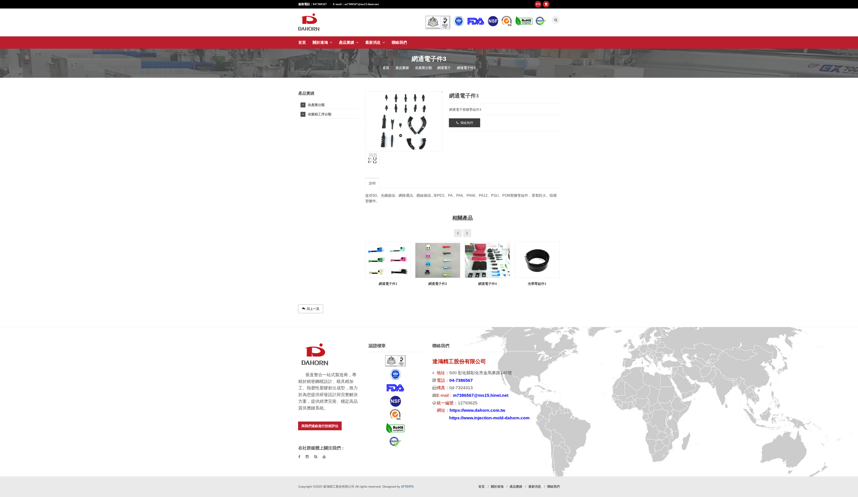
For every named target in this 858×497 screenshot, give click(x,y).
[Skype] (315, 457)
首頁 (302, 42)
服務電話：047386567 (313, 4)
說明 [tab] (372, 183)
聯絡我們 (399, 42)
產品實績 (402, 68)
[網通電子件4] (437, 260)
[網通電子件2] (388, 260)
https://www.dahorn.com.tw (477, 410)
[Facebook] (299, 457)
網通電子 (444, 68)
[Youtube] (324, 457)
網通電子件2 (388, 284)
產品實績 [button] (347, 42)
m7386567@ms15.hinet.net (480, 395)
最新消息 (535, 486)
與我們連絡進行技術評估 (319, 426)
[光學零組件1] (487, 260)
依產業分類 (423, 68)
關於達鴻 (497, 486)
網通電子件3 (466, 68)
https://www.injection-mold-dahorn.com (489, 418)
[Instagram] (307, 457)
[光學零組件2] (537, 260)
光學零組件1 (487, 284)
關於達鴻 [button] (321, 42)
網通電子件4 (437, 284)
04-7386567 (461, 380)
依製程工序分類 (319, 114)
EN (538, 4)
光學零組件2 (537, 284)
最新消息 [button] (373, 42)
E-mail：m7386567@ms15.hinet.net (356, 4)
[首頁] (312, 20)
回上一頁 (312, 309)
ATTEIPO (407, 486)
